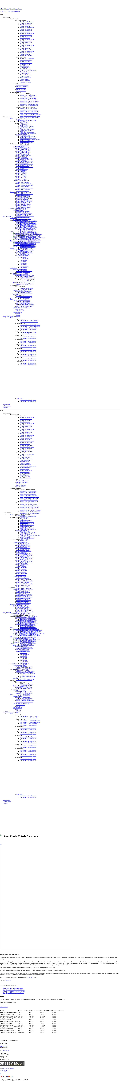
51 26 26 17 (3, 11)
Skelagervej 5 (3, 1046)
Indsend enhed (4, 1007)
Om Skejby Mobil (4, 1071)
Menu (1, 14)
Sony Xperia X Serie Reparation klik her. (13, 990)
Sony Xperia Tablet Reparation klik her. (13, 993)
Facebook (8, 980)
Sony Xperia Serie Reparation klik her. (13, 988)
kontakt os (29, 977)
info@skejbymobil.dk (14, 11)
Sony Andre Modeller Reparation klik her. (14, 991)
